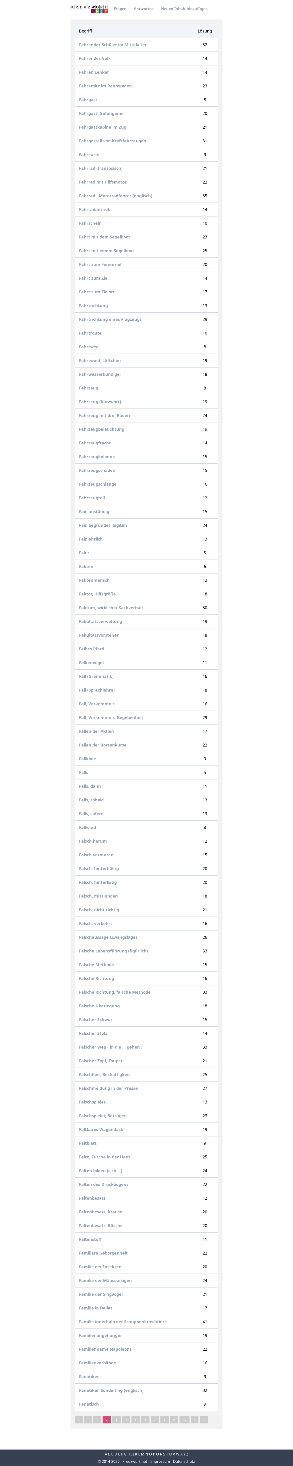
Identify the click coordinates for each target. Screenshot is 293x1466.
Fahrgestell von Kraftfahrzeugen (113, 140)
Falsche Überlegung (100, 1006)
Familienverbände (98, 1363)
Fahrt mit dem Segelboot (105, 237)
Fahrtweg (89, 346)
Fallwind (88, 827)
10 (184, 1420)
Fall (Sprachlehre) (97, 690)
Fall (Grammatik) (97, 676)
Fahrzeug (89, 388)
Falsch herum (93, 841)
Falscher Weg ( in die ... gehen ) (111, 1047)
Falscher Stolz (93, 1033)
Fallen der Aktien (97, 731)
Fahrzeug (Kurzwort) (100, 401)
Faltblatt (88, 1143)
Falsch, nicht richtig (99, 909)
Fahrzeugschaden (98, 470)
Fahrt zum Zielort (97, 292)
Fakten (87, 566)
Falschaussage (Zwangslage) (108, 937)
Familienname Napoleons (106, 1349)
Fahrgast (88, 99)
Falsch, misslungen (99, 896)
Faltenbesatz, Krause (101, 1211)
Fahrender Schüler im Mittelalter (113, 44)
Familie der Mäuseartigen (106, 1280)
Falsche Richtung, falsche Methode (115, 992)
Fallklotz (88, 758)
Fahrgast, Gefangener (102, 113)
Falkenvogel (92, 662)
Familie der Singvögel (101, 1294)
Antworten (144, 8)
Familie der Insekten (101, 1266)
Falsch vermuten (97, 854)
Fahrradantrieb (95, 209)
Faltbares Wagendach (102, 1129)
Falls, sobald (92, 800)
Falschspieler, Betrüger (103, 1115)
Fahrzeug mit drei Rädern (106, 415)
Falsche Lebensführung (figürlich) (114, 951)
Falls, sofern (92, 813)
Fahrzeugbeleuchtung (102, 429)
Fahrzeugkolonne (97, 456)
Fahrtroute (91, 333)
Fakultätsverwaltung (101, 621)
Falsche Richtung (97, 978)
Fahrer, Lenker (94, 72)
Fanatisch (89, 1404)
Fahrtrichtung (94, 305)
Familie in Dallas (96, 1308)
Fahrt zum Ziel (94, 278)
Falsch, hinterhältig (99, 868)
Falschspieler (93, 1102)
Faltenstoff (91, 1239)
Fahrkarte (90, 154)
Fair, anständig (94, 511)
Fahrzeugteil (92, 497)
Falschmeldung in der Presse (109, 1088)
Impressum (160, 1461)
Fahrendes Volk (95, 58)
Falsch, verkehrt (96, 923)
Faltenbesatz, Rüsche (101, 1225)
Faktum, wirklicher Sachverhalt (111, 607)
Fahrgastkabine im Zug (103, 127)
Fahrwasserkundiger (100, 374)
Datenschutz (184, 1461)
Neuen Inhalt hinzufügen (184, 8)
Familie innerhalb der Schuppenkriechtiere (123, 1321)
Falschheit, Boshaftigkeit (105, 1074)
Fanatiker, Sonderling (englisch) (112, 1390)
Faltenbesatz (93, 1198)
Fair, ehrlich (91, 539)
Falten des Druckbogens (104, 1184)
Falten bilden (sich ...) (101, 1170)
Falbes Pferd (92, 649)
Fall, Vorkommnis (97, 703)
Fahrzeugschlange (98, 484)
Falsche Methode (97, 964)
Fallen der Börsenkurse (103, 745)
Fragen (120, 8)
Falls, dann (90, 786)
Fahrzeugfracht (95, 443)
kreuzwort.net (134, 1461)
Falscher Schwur (96, 1019)
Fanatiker (89, 1376)
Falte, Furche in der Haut (105, 1157)
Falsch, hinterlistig (98, 882)
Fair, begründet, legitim (103, 525)
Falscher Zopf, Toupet (101, 1060)
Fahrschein (91, 223)
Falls (84, 772)
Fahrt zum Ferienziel (100, 264)
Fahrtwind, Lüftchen (100, 360)
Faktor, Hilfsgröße (98, 594)
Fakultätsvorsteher (99, 635)
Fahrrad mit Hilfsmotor (103, 182)
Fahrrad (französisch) (101, 168)
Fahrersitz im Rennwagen (106, 86)
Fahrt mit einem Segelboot (107, 250)
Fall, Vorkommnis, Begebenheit (111, 717)
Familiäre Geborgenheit (104, 1253)
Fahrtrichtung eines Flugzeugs (111, 319)
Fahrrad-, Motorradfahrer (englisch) (116, 195)
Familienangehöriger (101, 1335)
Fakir (84, 552)
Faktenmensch (95, 580)
